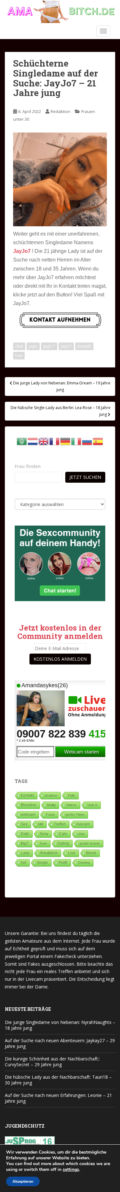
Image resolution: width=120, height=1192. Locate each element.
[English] (43, 441)
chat (19, 346)
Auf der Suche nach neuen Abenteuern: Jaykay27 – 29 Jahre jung (60, 1043)
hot (23, 862)
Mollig (51, 805)
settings (71, 1169)
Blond (91, 853)
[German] (65, 441)
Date (25, 834)
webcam (28, 815)
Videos (71, 805)
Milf (40, 824)
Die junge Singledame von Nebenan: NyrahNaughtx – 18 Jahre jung (60, 1025)
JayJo (33, 346)
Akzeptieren (22, 1181)
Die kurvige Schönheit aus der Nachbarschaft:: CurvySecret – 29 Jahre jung (52, 1061)
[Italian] (76, 441)
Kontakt (84, 346)
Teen (43, 843)
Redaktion (60, 111)
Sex (24, 824)
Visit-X (92, 805)
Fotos (50, 815)
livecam (83, 824)
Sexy (44, 834)
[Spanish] (98, 441)
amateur (50, 795)
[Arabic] (22, 441)
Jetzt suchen (85, 477)
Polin (71, 795)
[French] (54, 441)
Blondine (28, 805)
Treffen (60, 824)
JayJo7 (66, 346)
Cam (63, 834)
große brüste (90, 843)
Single (42, 862)
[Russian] (87, 441)
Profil (63, 862)
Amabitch (49, 852)
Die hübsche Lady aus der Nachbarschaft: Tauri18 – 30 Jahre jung (58, 1080)
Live (18, 355)
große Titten (75, 815)
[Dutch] (33, 441)
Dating (63, 843)
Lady (25, 853)
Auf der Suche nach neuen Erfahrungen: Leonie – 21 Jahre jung (58, 1098)
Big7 (25, 843)
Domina (84, 863)
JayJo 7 (49, 346)
